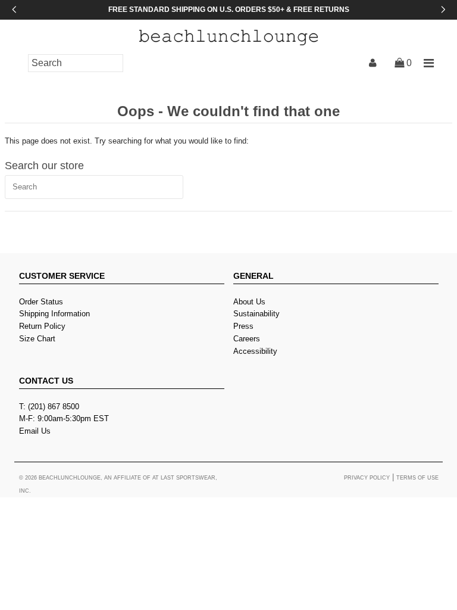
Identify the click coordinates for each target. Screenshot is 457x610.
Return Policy (42, 326)
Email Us (35, 431)
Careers (246, 338)
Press (243, 326)
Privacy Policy (367, 478)
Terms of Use (417, 478)
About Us (249, 301)
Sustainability (256, 313)
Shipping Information (54, 313)
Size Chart (37, 338)
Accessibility (255, 351)
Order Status (41, 301)
